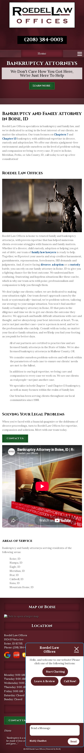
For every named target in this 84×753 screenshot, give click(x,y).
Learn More (42, 86)
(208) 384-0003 (42, 39)
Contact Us (15, 438)
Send (73, 741)
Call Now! (70, 681)
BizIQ (33, 740)
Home (42, 53)
